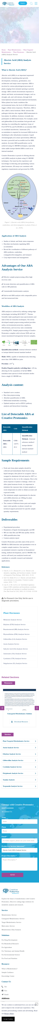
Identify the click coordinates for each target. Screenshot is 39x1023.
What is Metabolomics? (9, 969)
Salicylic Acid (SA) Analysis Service (15, 649)
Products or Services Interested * (13, 846)
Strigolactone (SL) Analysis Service (15, 663)
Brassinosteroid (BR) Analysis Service (16, 629)
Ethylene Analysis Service (12, 754)
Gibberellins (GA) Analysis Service (15, 639)
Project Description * (9, 856)
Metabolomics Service (9, 915)
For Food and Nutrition (9, 958)
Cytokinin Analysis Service (12, 767)
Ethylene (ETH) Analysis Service (14, 624)
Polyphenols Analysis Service (13, 773)
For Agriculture (7, 947)
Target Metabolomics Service (11, 922)
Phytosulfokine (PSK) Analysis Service (16, 634)
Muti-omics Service (8, 926)
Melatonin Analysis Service (12, 620)
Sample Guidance (8, 972)
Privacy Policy (9, 1013)
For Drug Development (9, 940)
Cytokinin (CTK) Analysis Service (14, 658)
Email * (4, 836)
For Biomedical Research (10, 944)
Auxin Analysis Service (11, 644)
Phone (4, 827)
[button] (37, 708)
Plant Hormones (18, 52)
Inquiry (23, 3)
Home (4, 50)
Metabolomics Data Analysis (11, 930)
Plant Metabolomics (14, 50)
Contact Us (8, 812)
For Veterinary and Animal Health (13, 951)
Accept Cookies (8, 1019)
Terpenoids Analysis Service (13, 786)
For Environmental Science (11, 955)
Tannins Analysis (9, 780)
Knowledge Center (8, 976)
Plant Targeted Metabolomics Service (16, 741)
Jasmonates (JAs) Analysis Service (15, 654)
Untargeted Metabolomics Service (13, 918)
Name (4, 817)
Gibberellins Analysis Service (13, 760)
